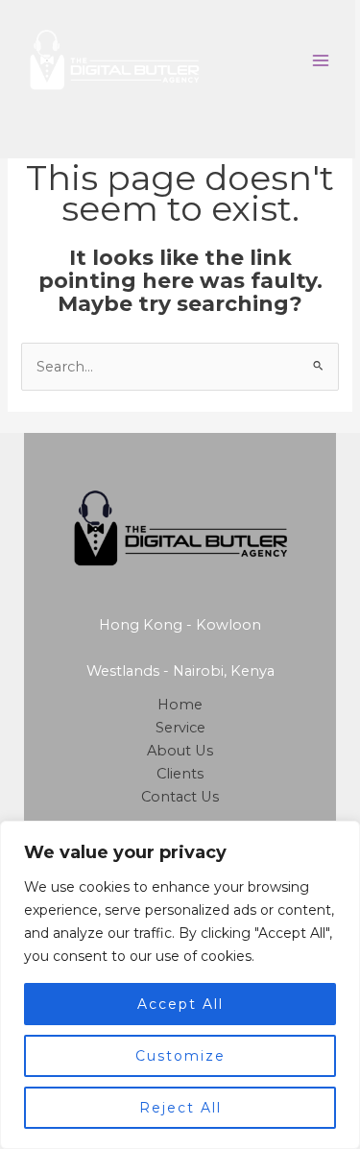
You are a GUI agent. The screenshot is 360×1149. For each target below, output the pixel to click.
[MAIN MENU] (320, 60)
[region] (180, 985)
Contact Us (180, 796)
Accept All (180, 1004)
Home (180, 704)
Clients (180, 773)
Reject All (180, 1107)
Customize (180, 1056)
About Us (180, 750)
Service (180, 727)
